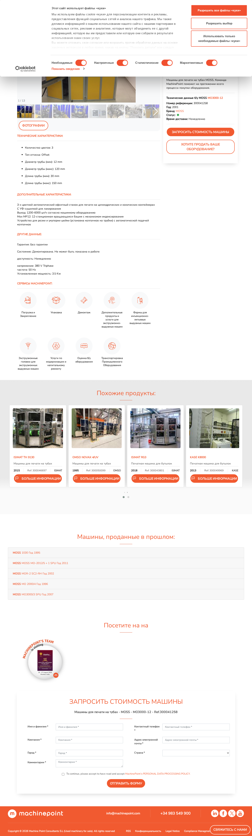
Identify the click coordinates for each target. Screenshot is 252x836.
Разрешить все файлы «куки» (219, 10)
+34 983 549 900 (175, 813)
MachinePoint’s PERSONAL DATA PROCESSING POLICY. (157, 774)
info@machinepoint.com (123, 813)
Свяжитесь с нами (230, 830)
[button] (155, 111)
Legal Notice (173, 831)
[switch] (122, 63)
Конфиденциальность (148, 831)
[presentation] (124, 492)
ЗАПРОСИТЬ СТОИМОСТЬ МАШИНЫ (200, 132)
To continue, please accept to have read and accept (128, 774)
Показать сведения (66, 68)
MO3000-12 (215, 98)
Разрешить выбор (219, 23)
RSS (128, 831)
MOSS (180, 111)
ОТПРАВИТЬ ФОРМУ (126, 783)
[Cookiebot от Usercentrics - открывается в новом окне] (25, 69)
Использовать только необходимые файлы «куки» (219, 38)
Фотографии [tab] (33, 125)
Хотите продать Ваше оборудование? (200, 146)
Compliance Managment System (202, 831)
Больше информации (41, 478)
